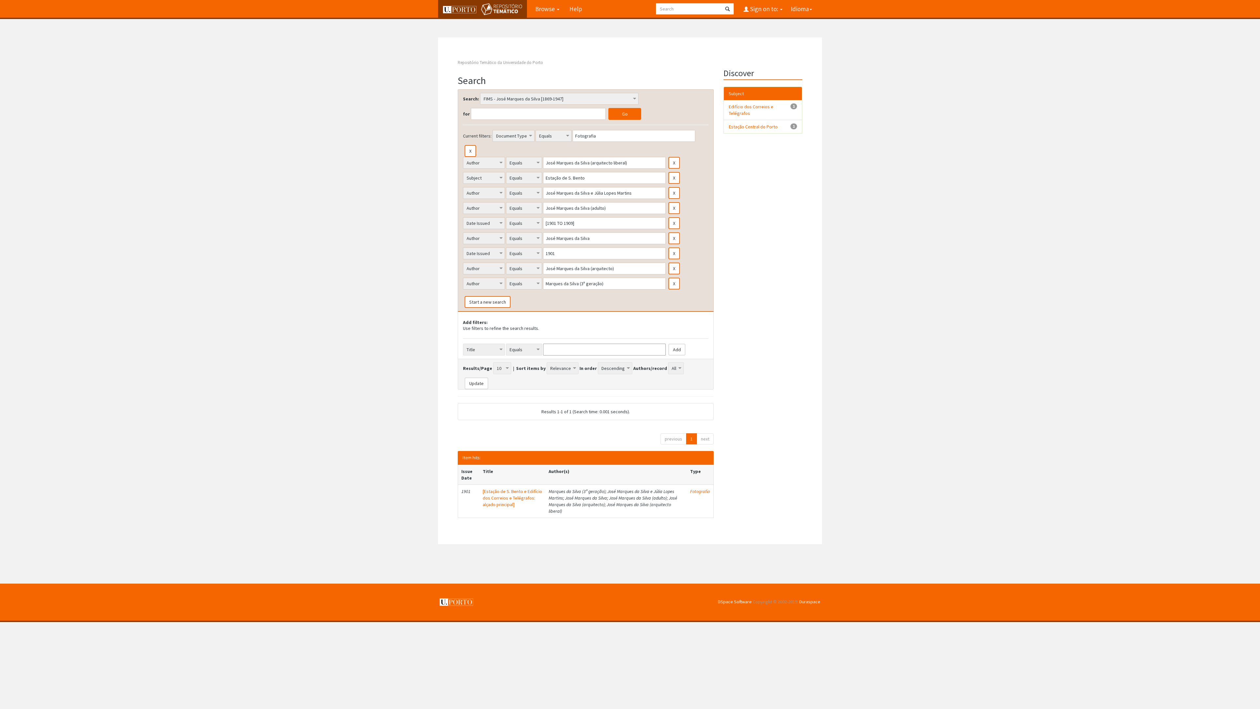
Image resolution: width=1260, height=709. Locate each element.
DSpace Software (735, 602)
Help (575, 9)
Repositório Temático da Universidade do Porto (500, 62)
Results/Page (477, 368)
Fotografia (700, 491)
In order (588, 368)
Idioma (800, 9)
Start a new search (487, 302)
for (466, 114)
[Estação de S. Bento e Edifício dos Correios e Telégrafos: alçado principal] (512, 497)
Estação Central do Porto (753, 127)
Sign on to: (764, 9)
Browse (545, 9)
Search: (471, 99)
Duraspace (809, 602)
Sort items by (531, 368)
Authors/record (650, 368)
